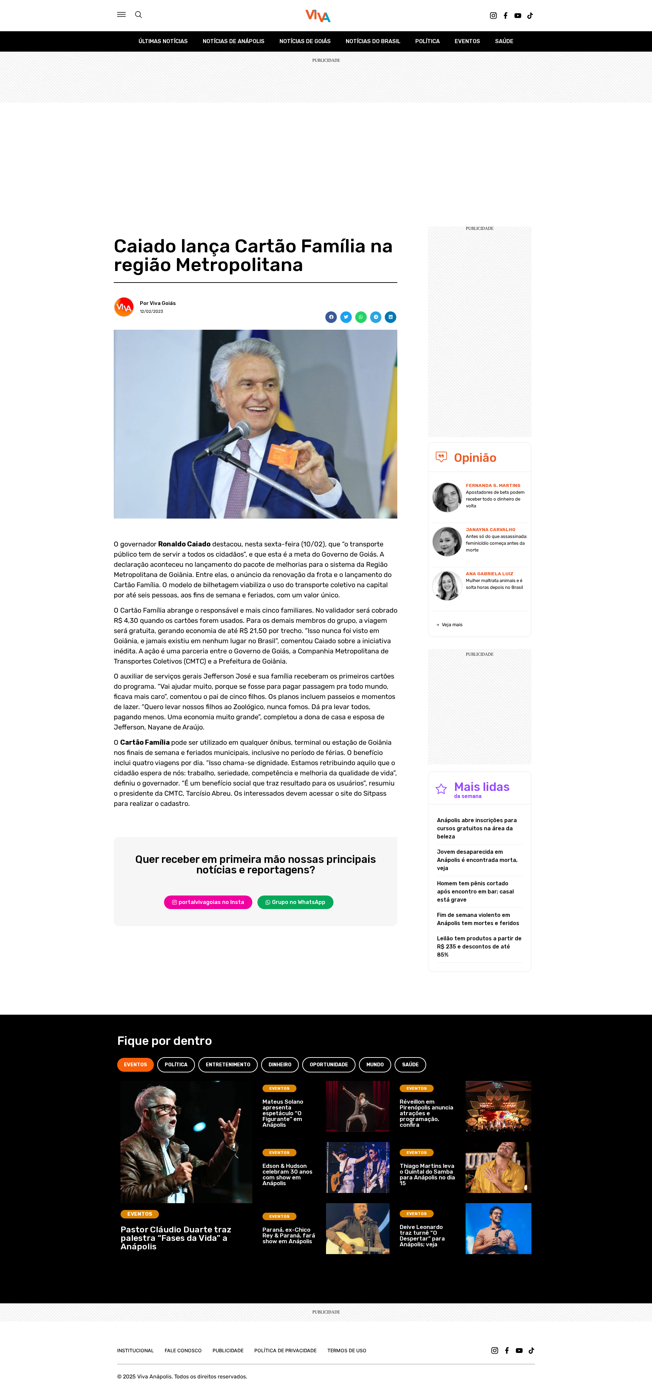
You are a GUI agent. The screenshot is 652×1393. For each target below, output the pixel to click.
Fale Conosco (183, 1350)
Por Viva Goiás (158, 303)
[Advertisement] (326, 153)
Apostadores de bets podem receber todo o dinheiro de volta (495, 499)
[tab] (135, 1065)
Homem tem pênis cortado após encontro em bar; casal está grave (475, 891)
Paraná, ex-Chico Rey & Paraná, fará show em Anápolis (288, 1235)
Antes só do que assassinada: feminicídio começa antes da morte (496, 543)
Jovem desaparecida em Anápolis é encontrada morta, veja (477, 860)
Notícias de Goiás (305, 41)
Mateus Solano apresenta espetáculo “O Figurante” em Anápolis (282, 1113)
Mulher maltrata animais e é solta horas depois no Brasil (494, 584)
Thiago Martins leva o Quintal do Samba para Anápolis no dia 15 (427, 1174)
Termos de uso (346, 1350)
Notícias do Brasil (373, 41)
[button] (331, 317)
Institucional (135, 1350)
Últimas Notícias (163, 41)
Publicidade (228, 1350)
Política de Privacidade (285, 1350)
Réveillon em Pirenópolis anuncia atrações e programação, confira (426, 1113)
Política (427, 41)
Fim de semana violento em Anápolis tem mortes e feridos (478, 919)
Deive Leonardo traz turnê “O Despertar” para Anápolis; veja (422, 1236)
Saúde (504, 41)
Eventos (467, 41)
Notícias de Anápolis (234, 41)
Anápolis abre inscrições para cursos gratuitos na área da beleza (477, 828)
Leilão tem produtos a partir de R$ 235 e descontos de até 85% (479, 946)
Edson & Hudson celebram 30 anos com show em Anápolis (287, 1174)
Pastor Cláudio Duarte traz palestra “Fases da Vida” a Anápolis (176, 1238)
